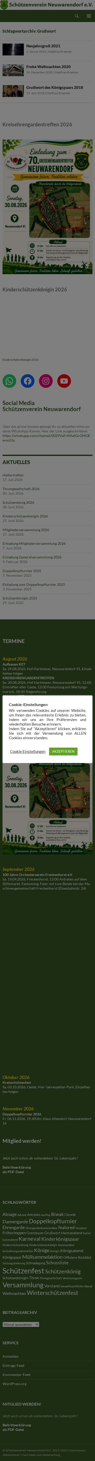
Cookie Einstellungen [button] (27, 751)
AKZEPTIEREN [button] (63, 751)
